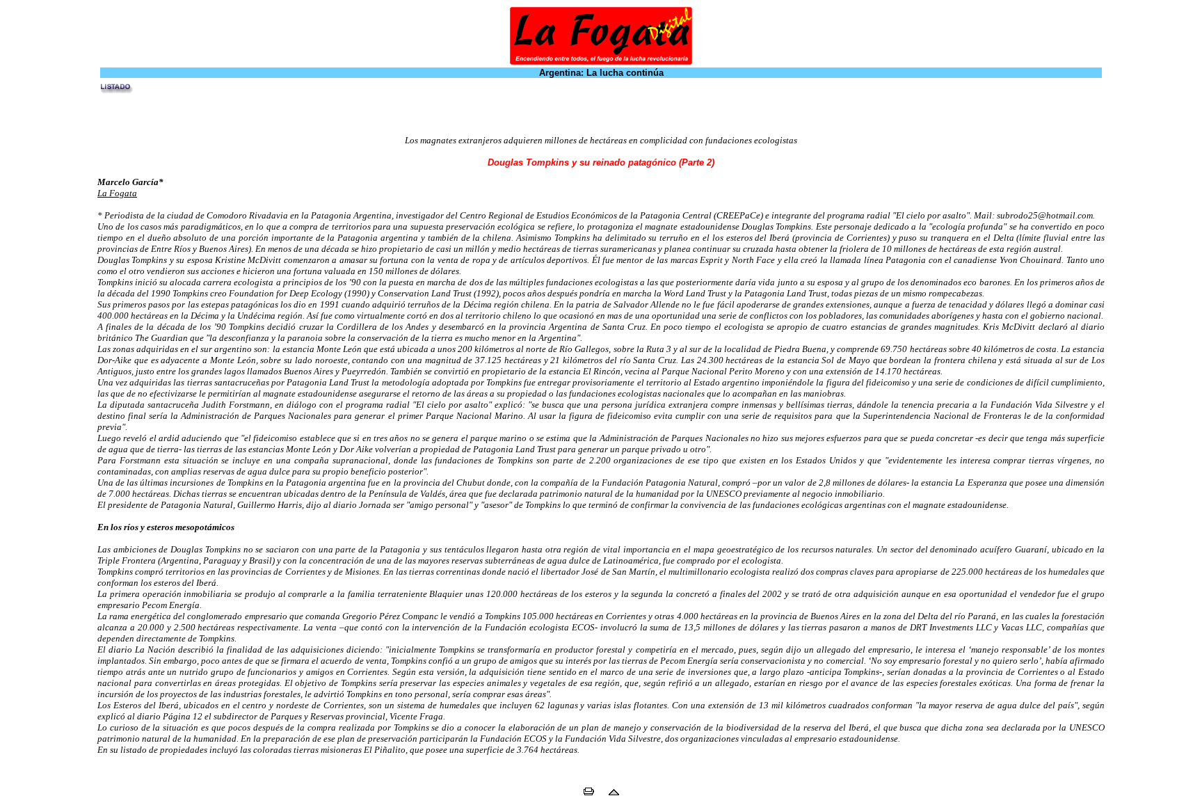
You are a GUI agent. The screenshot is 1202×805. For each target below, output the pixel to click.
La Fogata (117, 193)
